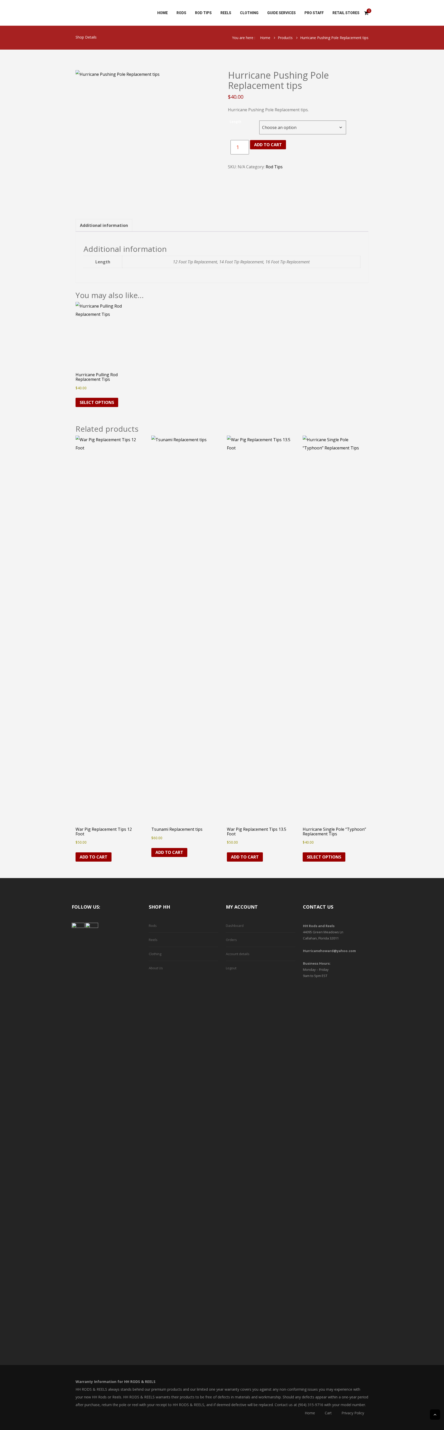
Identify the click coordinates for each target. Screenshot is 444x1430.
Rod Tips (274, 167)
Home (265, 37)
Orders (231, 939)
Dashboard (235, 925)
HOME (162, 13)
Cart (328, 1412)
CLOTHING (249, 13)
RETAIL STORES (345, 13)
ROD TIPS (203, 13)
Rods (153, 925)
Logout (231, 968)
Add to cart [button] (93, 857)
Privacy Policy (352, 1412)
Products (285, 37)
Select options (97, 402)
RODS (181, 13)
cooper (114, 13)
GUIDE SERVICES (281, 13)
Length (235, 121)
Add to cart (268, 144)
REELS (225, 13)
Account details (237, 954)
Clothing (155, 954)
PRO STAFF (314, 13)
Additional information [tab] (104, 225)
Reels (153, 939)
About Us (156, 968)
